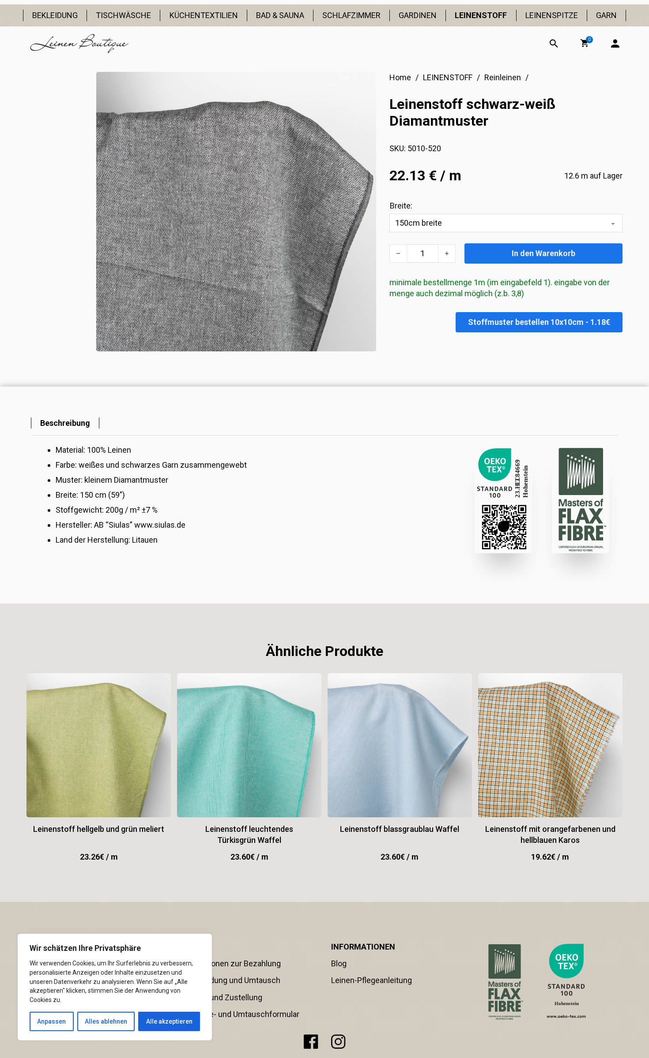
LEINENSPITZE (551, 15)
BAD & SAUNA (280, 15)
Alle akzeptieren (169, 1021)
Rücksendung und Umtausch (229, 980)
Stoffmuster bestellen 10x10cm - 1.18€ (539, 322)
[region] (115, 987)
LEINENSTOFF (481, 15)
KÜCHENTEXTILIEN (204, 15)
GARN (606, 15)
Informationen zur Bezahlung (230, 963)
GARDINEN (418, 15)
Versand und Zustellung (220, 997)
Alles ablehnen (106, 1021)
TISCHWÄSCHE (123, 15)
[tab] (65, 422)
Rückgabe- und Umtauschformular (239, 1014)
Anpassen (51, 1021)
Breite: (401, 205)
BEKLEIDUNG (55, 15)
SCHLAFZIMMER (351, 15)
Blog (339, 963)
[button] (584, 43)
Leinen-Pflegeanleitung (371, 980)
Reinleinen (502, 77)
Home (400, 77)
